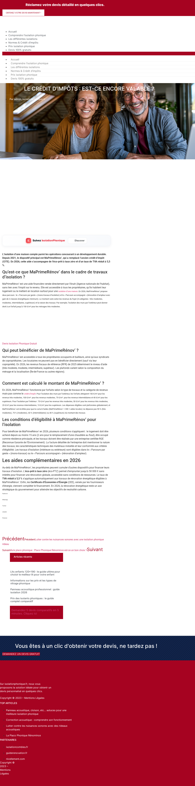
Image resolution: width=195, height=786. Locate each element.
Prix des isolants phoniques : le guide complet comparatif (32, 600)
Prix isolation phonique (21, 46)
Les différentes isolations (22, 38)
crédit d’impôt (30, 394)
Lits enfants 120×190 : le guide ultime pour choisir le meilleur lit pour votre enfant (35, 573)
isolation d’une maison (68, 291)
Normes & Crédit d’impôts (23, 42)
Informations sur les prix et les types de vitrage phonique (33, 582)
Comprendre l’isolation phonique (27, 35)
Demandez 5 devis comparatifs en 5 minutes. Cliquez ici (35, 612)
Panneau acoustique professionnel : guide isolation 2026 (35, 591)
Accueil (12, 31)
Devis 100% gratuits (19, 49)
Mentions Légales (34, 697)
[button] (56, 496)
